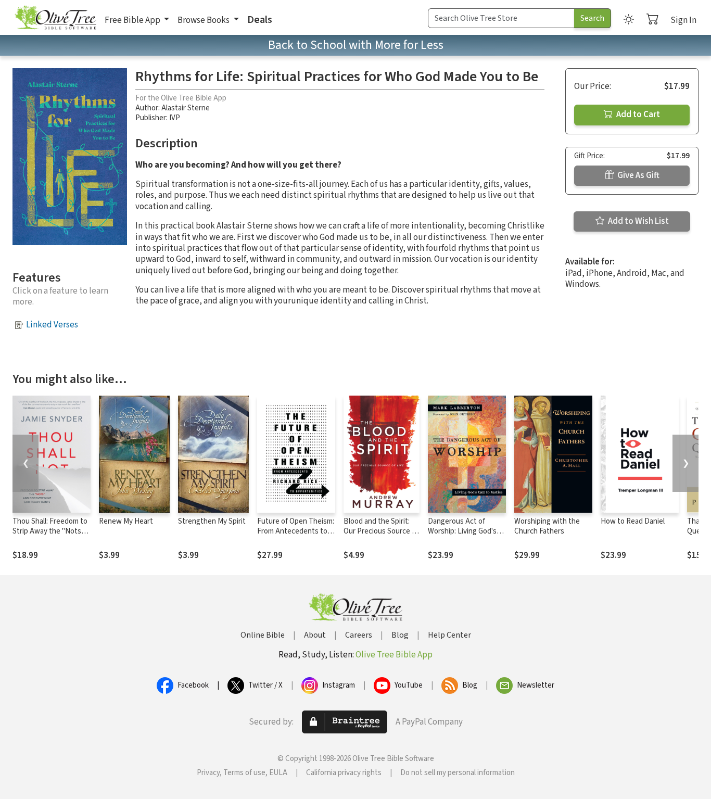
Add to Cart (637, 114)
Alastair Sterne (185, 108)
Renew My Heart (126, 521)
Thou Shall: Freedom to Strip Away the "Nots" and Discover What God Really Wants (50, 536)
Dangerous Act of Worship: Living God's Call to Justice (462, 531)
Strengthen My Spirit (212, 521)
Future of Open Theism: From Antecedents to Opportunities (295, 531)
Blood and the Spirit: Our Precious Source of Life (381, 531)
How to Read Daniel (633, 521)
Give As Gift (637, 175)
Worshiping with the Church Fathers (547, 526)
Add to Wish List (637, 221)
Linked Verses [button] (52, 325)
